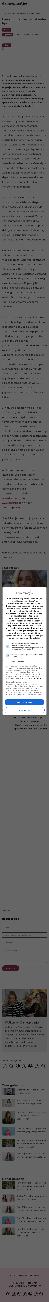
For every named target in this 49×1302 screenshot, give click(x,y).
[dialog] (24, 651)
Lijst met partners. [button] (36, 678)
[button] (24, 661)
